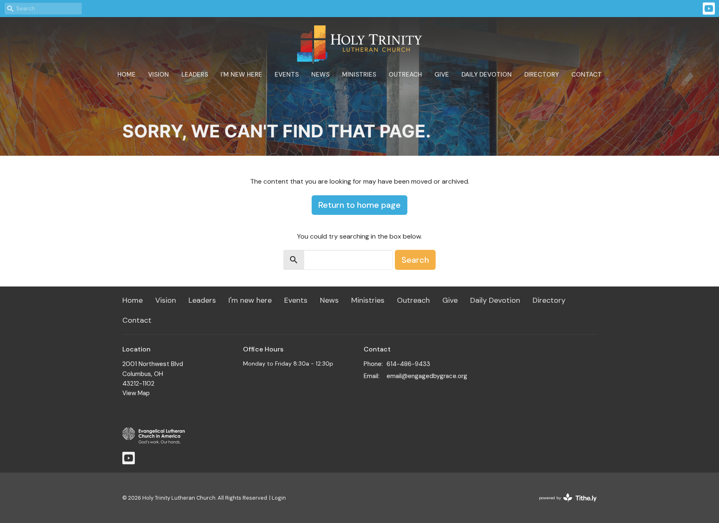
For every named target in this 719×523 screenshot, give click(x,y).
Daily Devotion (486, 74)
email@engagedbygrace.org (427, 376)
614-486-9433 (408, 364)
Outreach (405, 74)
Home (126, 74)
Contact (586, 74)
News (320, 74)
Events (287, 74)
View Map (136, 393)
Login (279, 497)
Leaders (194, 74)
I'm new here (241, 74)
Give (441, 74)
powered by (563, 505)
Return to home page (359, 204)
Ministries (359, 74)
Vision (158, 74)
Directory (541, 74)
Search (415, 259)
